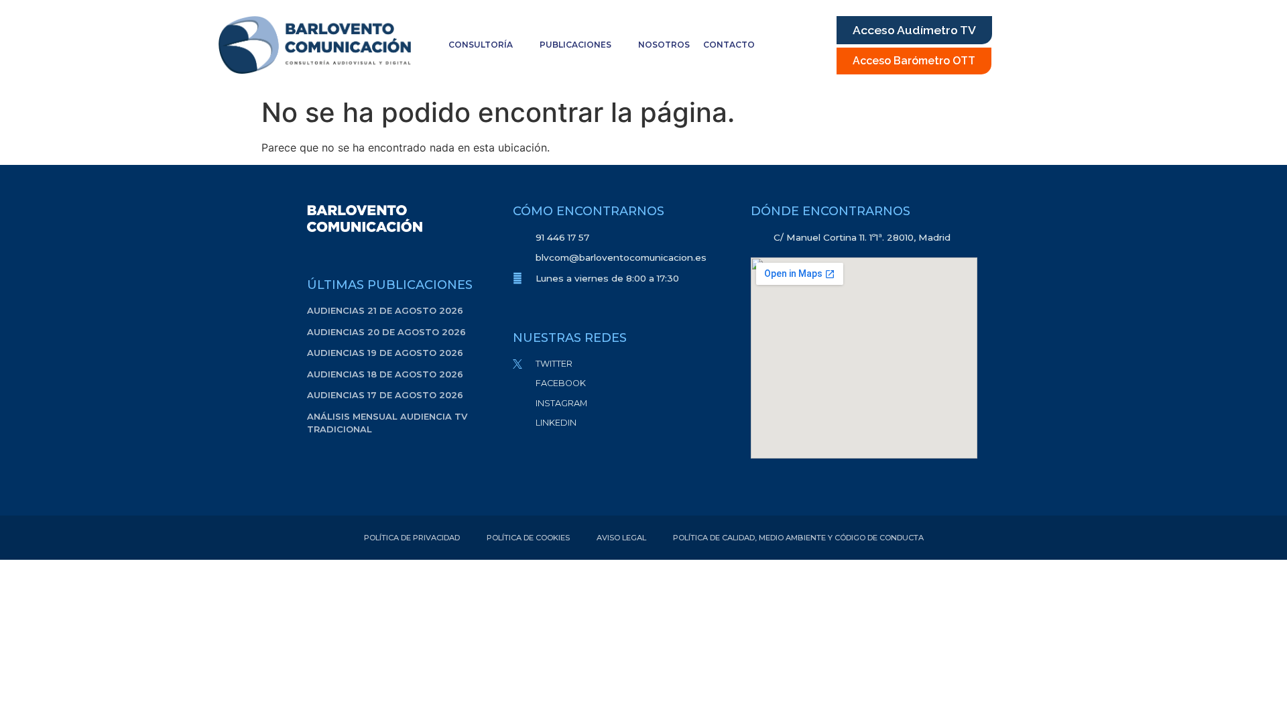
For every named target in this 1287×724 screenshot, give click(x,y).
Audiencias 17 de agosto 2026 (385, 394)
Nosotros (664, 45)
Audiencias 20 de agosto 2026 (386, 331)
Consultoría (480, 45)
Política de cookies (528, 537)
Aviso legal (621, 537)
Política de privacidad (412, 537)
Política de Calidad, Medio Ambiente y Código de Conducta (798, 537)
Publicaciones (575, 45)
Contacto (729, 45)
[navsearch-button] (808, 45)
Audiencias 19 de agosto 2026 (385, 352)
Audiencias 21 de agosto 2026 (385, 310)
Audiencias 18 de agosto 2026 (385, 374)
